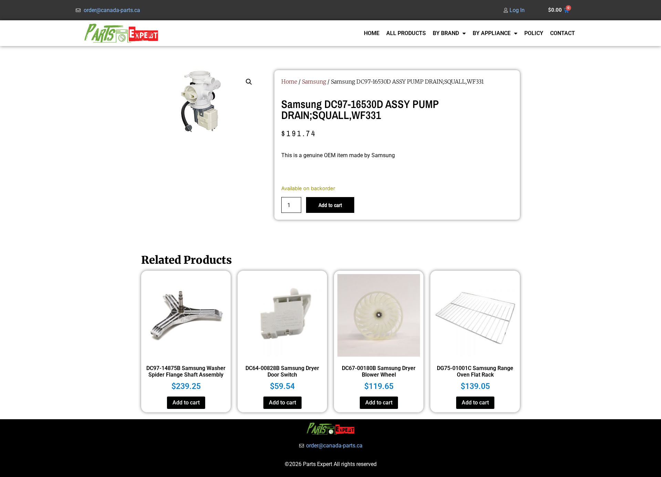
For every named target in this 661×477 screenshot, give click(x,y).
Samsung (314, 81)
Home (289, 81)
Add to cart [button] (186, 402)
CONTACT (562, 33)
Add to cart (330, 205)
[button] (249, 82)
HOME (371, 33)
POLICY (533, 33)
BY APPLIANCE (492, 33)
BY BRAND (446, 33)
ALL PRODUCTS (406, 33)
